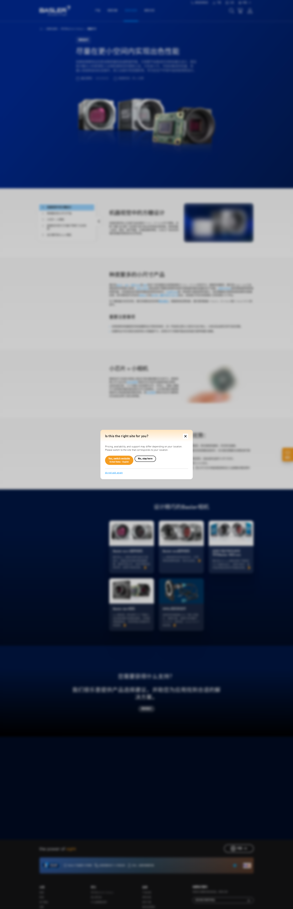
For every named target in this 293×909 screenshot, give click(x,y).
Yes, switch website (119, 460)
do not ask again (114, 473)
